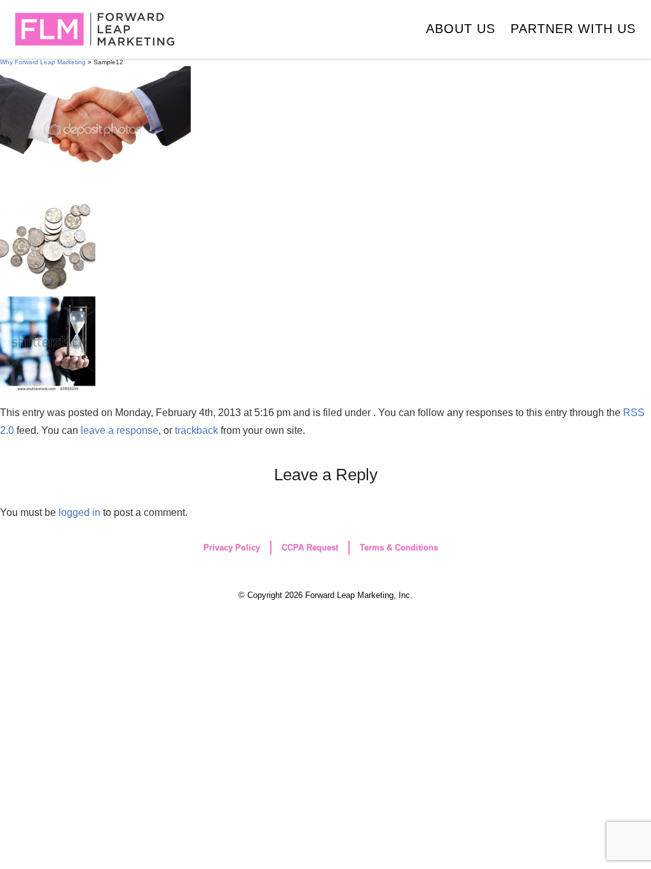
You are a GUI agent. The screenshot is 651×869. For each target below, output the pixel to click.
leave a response (119, 430)
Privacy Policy (231, 547)
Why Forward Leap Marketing (43, 62)
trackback (196, 430)
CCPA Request (310, 547)
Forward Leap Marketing (94, 29)
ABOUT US (460, 29)
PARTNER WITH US (573, 29)
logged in (79, 512)
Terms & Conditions (399, 547)
